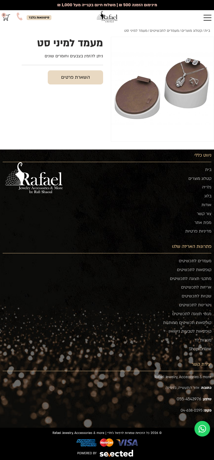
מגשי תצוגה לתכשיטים (191, 314)
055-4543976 (189, 399)
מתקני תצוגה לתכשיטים (190, 278)
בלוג (207, 196)
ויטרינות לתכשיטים (195, 305)
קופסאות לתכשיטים (194, 270)
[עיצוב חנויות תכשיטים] (107, 16)
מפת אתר (202, 222)
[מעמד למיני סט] (162, 88)
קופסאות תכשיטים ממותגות (187, 323)
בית (208, 170)
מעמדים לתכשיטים (195, 261)
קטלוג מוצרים (199, 178)
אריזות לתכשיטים (196, 287)
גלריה (206, 187)
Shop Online (200, 349)
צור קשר (204, 214)
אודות (206, 205)
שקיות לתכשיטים (196, 296)
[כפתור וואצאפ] (202, 429)
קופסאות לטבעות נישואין (190, 331)
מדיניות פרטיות (198, 231)
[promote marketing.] (117, 453)
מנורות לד (202, 340)
